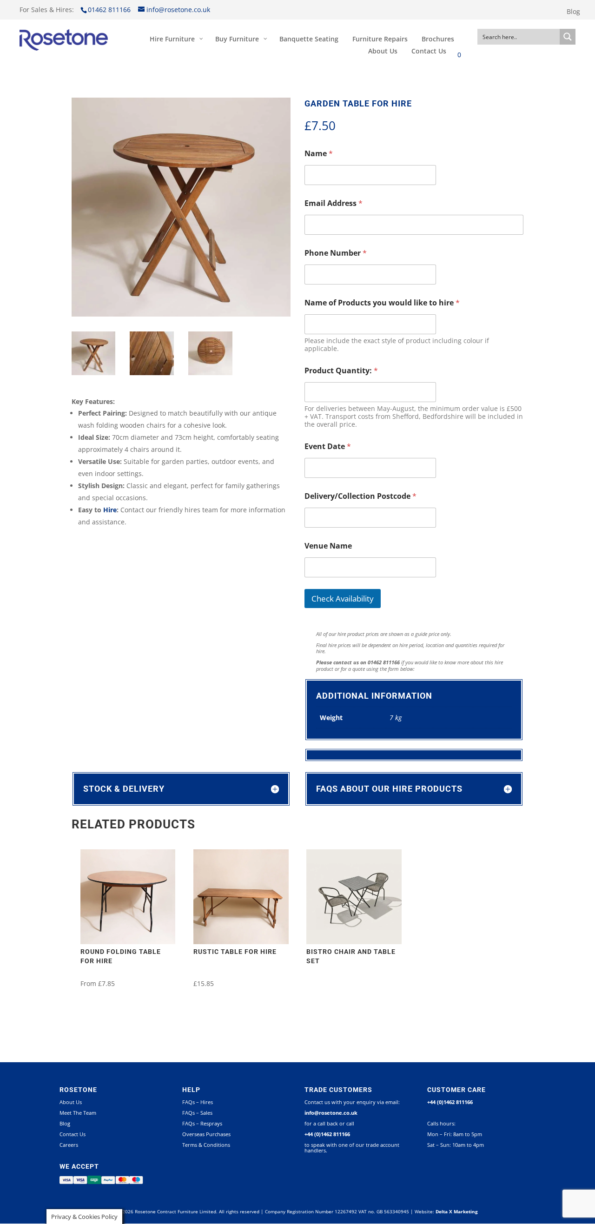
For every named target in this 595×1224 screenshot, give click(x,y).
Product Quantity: (341, 370)
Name (318, 153)
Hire (110, 509)
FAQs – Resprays (202, 1123)
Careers (69, 1144)
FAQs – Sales (197, 1112)
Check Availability (342, 598)
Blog (573, 12)
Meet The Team (78, 1112)
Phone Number (335, 253)
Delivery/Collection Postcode (360, 496)
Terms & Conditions (206, 1144)
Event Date (327, 446)
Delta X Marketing (457, 1211)
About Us (71, 1101)
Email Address (333, 203)
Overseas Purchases (206, 1134)
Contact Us (73, 1134)
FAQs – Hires (197, 1101)
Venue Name (328, 546)
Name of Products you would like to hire (382, 302)
